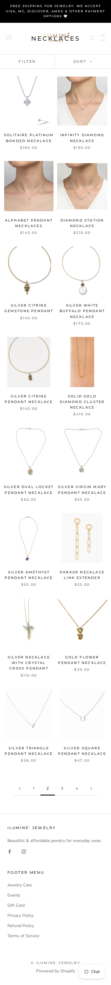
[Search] (92, 37)
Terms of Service (23, 936)
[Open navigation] (9, 37)
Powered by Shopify (55, 971)
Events (13, 895)
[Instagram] (24, 851)
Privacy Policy (20, 915)
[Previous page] (20, 789)
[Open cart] (102, 37)
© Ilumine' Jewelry (55, 963)
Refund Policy (20, 926)
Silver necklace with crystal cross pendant (29, 662)
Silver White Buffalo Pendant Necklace (82, 311)
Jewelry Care (19, 885)
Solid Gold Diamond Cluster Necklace (82, 401)
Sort (80, 61)
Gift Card (16, 905)
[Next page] (91, 789)
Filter (27, 61)
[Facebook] (9, 851)
